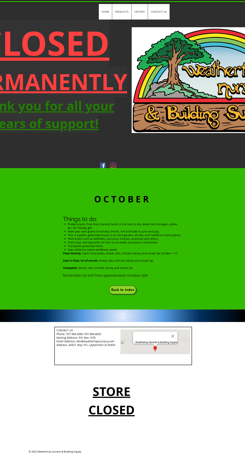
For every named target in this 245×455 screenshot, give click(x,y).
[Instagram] (113, 165)
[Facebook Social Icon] (103, 165)
